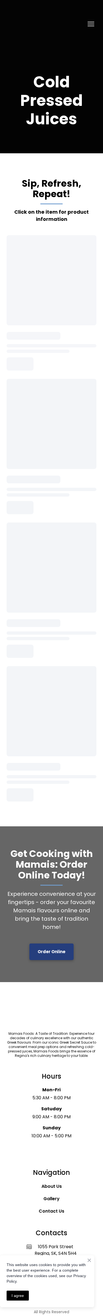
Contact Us (51, 1211)
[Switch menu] (90, 24)
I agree (18, 1295)
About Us (51, 1186)
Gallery (51, 1199)
